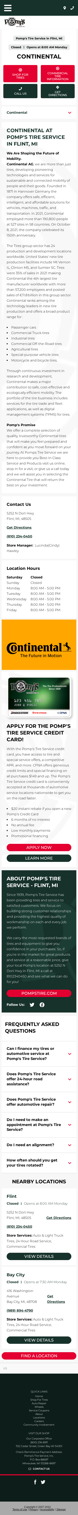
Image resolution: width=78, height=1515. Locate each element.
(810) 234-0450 (19, 1227)
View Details (39, 1256)
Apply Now (39, 847)
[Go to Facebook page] (35, 1483)
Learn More (39, 858)
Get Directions (54, 90)
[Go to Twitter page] (43, 1483)
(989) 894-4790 (20, 1311)
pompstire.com (39, 993)
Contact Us (41, 1468)
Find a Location (39, 1355)
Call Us (20, 93)
